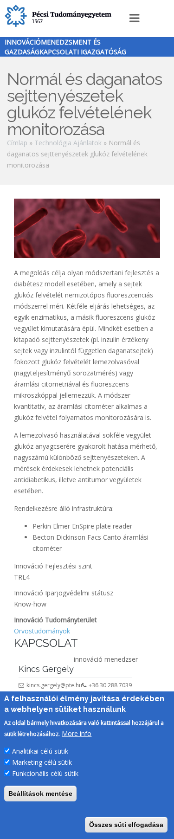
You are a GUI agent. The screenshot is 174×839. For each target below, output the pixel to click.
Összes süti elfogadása (126, 824)
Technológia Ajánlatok (68, 142)
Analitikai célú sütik (40, 751)
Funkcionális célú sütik (45, 773)
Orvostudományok (42, 630)
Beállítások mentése (40, 793)
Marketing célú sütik (42, 762)
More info (76, 733)
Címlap (17, 142)
